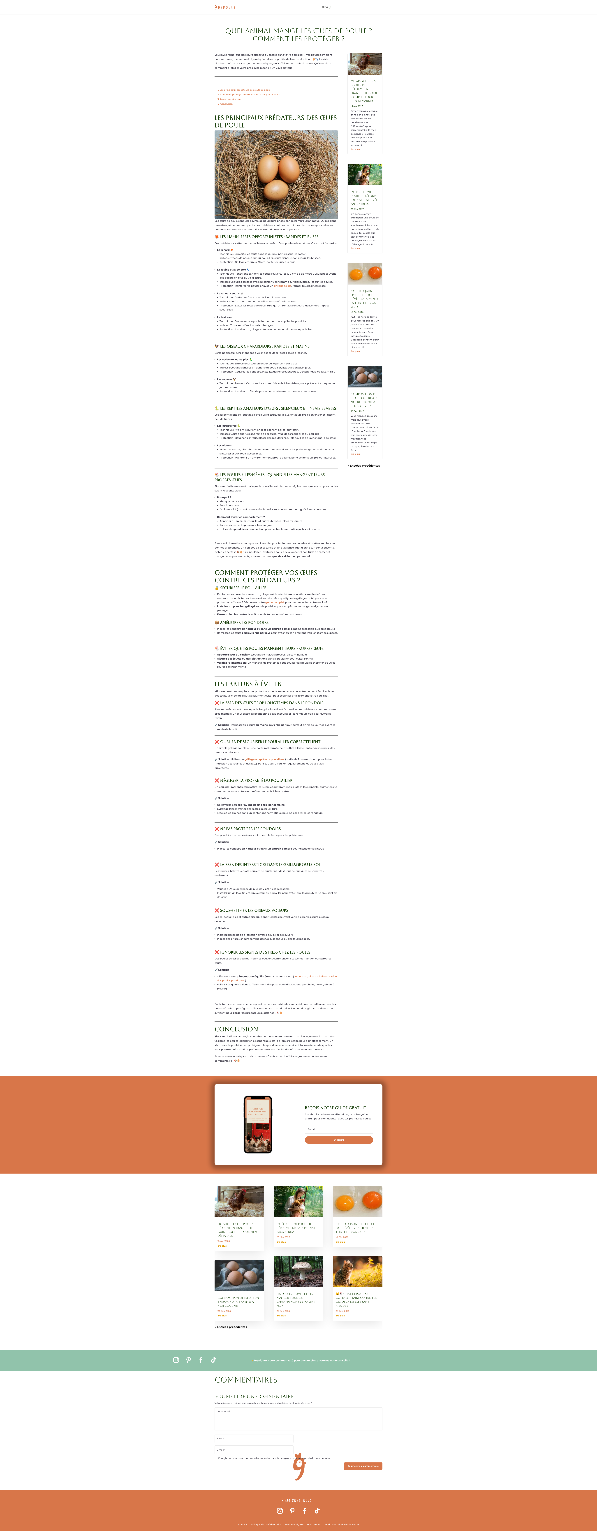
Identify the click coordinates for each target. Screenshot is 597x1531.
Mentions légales (294, 1524)
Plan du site (313, 1524)
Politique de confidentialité (265, 1524)
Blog (325, 7)
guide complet (274, 602)
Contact (242, 1524)
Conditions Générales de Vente (341, 1524)
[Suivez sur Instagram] (176, 1360)
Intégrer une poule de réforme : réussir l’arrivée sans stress (297, 1227)
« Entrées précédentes (363, 465)
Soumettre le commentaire (363, 1466)
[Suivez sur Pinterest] (188, 1360)
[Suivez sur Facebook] (201, 1360)
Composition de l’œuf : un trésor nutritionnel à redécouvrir (238, 1301)
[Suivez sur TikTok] (213, 1360)
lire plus (355, 149)
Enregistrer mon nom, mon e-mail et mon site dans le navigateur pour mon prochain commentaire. (274, 1458)
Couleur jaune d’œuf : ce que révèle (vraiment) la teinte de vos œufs (364, 299)
